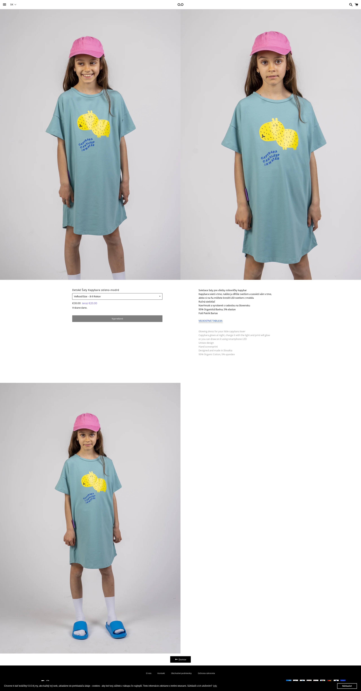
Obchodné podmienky (181, 673)
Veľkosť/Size (80, 296)
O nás (148, 673)
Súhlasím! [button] (347, 686)
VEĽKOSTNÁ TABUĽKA (211, 320)
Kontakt (161, 673)
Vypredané (117, 318)
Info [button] (215, 686)
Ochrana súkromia (206, 673)
